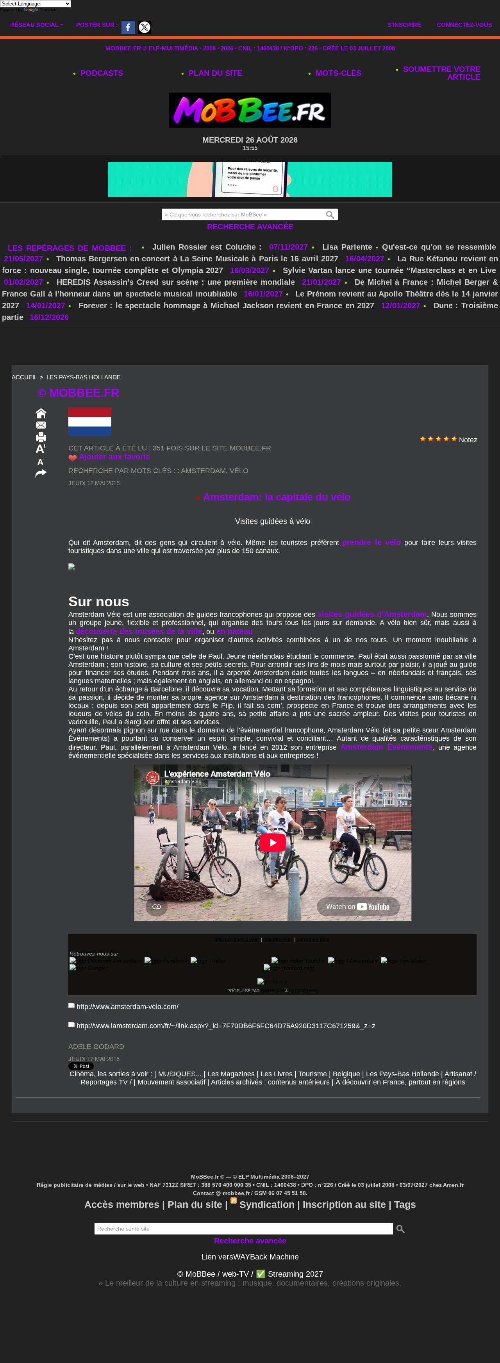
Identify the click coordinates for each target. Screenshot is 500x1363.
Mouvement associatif (171, 1082)
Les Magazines (231, 1074)
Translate (48, 9)
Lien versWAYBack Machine (250, 1256)
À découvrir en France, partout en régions (400, 1082)
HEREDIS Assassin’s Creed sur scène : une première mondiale (176, 282)
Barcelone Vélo (312, 939)
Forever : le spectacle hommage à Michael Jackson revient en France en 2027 (227, 305)
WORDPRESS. (303, 990)
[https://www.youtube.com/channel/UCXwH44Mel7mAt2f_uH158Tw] (298, 960)
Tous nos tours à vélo (236, 939)
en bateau (233, 631)
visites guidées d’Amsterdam (372, 614)
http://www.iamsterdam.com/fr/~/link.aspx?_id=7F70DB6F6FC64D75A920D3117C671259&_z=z (226, 1026)
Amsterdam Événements (386, 747)
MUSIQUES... (180, 1074)
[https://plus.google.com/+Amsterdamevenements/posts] (89, 968)
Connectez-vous (464, 24)
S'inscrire (404, 24)
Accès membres (121, 1204)
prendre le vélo (371, 542)
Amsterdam (203, 471)
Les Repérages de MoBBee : (72, 248)
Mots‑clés (337, 73)
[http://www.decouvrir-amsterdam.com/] (105, 960)
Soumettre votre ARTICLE (440, 73)
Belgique (346, 1074)
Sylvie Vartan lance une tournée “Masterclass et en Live (389, 270)
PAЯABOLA (272, 990)
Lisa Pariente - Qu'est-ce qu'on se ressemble (409, 247)
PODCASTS (100, 73)
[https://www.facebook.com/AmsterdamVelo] (166, 960)
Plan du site (214, 73)
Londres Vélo (277, 939)
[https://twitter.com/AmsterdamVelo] (208, 960)
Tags (405, 1204)
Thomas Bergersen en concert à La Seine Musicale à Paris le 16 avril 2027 (197, 258)
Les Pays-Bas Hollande (83, 377)
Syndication (267, 1204)
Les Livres (277, 1074)
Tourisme (312, 1074)
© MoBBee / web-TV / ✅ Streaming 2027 (250, 1274)
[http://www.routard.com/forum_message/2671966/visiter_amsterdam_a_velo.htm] (289, 968)
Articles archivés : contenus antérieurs (270, 1082)
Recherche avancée (250, 226)
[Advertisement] (250, 346)
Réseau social (34, 24)
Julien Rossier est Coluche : (209, 247)
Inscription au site (344, 1204)
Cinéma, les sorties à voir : (111, 1074)
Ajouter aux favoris (114, 456)
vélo (239, 471)
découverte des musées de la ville (139, 631)
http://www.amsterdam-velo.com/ (128, 1007)
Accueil (24, 377)
